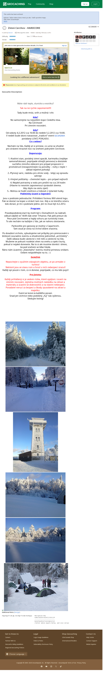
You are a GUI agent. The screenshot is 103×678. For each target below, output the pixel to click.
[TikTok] (61, 666)
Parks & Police (38, 641)
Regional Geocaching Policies (14, 648)
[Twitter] (56, 666)
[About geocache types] (4, 28)
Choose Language (16, 654)
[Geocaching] (14, 4)
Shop (51, 4)
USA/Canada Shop (68, 637)
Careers (7, 637)
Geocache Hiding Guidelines (14, 644)
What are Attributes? (81, 43)
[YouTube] (46, 666)
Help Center (90, 637)
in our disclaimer (61, 85)
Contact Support (91, 641)
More (5, 21)
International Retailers (69, 641)
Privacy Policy (81, 663)
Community (40, 4)
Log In (95, 4)
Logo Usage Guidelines (41, 637)
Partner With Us (10, 641)
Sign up (85, 4)
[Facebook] (41, 666)
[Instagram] (51, 666)
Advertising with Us (86, 49)
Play (29, 4)
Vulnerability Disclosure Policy (43, 644)
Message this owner (23, 33)
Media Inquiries (91, 644)
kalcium (10, 33)
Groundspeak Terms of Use (67, 663)
